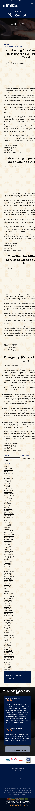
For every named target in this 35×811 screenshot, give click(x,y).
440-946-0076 (11, 679)
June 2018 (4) (7, 505)
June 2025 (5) (7, 647)
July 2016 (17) (7, 466)
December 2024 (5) (9, 637)
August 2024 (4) (8, 630)
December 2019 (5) (9, 536)
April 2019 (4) (7, 522)
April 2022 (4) (7, 583)
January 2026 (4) (8, 659)
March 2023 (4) (8, 602)
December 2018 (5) (9, 515)
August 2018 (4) (8, 509)
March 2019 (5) (8, 520)
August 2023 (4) (8, 610)
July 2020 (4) (7, 548)
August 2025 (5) (8, 651)
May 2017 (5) (7, 483)
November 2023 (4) (9, 615)
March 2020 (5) (8, 541)
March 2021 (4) (8, 561)
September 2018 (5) (9, 510)
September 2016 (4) (9, 470)
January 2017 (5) (8, 477)
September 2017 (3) (9, 490)
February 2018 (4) (8, 499)
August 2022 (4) (8, 590)
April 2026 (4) (7, 664)
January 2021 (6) (8, 558)
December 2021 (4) (9, 576)
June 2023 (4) (7, 607)
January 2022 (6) (8, 578)
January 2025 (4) (8, 639)
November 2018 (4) (9, 514)
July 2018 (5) (7, 507)
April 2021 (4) (7, 563)
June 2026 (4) (7, 668)
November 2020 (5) (9, 554)
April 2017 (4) (7, 482)
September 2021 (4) (9, 571)
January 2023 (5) (8, 598)
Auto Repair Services (17, 770)
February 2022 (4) (8, 580)
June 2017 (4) (7, 485)
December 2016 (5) (9, 475)
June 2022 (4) (7, 586)
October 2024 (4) (8, 634)
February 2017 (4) (8, 478)
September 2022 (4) (9, 591)
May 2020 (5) (7, 544)
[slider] (9, 700)
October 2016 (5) (8, 472)
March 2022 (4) (8, 581)
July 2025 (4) (7, 649)
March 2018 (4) (8, 500)
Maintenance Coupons (17, 772)
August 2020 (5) (8, 549)
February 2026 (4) (8, 661)
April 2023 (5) (7, 603)
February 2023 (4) (8, 600)
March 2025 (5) (8, 642)
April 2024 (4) (7, 624)
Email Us (18, 780)
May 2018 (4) (7, 504)
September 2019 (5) (9, 531)
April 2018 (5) (7, 502)
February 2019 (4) (8, 519)
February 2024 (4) (8, 620)
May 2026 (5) (7, 666)
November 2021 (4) (9, 575)
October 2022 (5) (8, 593)
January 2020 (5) (8, 537)
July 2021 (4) (7, 568)
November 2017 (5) (9, 493)
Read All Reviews (17, 750)
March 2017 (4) (8, 480)
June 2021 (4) (7, 566)
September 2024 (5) (9, 632)
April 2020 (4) (7, 543)
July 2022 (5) (7, 588)
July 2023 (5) (7, 608)
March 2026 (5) (8, 663)
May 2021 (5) (7, 564)
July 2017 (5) (7, 487)
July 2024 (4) (7, 629)
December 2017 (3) (9, 495)
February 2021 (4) (8, 559)
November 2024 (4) (9, 635)
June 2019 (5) (7, 526)
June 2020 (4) (7, 546)
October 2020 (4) (8, 553)
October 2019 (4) (8, 532)
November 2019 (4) (9, 534)
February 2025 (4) (8, 640)
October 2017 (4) (8, 492)
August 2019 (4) (8, 529)
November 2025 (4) (9, 656)
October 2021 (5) (8, 573)
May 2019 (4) (7, 524)
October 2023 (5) (8, 613)
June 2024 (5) (7, 627)
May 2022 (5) (7, 585)
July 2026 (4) (7, 669)
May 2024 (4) (7, 625)
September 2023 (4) (9, 612)
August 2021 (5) (8, 570)
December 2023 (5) (9, 617)
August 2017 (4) (8, 488)
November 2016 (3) (9, 473)
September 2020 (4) (9, 551)
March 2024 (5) (8, 622)
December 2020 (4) (9, 556)
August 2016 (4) (8, 468)
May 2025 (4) (7, 646)
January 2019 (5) (8, 517)
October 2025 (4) (8, 654)
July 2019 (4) (7, 527)
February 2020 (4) (8, 539)
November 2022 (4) (9, 595)
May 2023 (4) (7, 605)
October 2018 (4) (8, 512)
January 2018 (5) (8, 497)
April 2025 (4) (7, 644)
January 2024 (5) (8, 619)
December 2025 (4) (9, 657)
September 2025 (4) (9, 652)
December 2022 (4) (9, 597)
